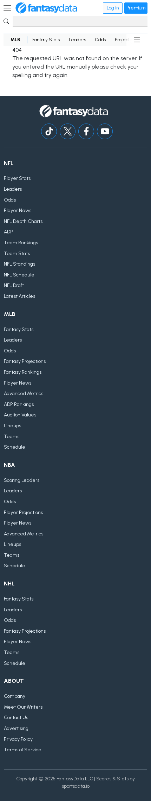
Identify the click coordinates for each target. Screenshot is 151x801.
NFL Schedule (19, 275)
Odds (100, 39)
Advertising (16, 728)
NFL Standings (19, 264)
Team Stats (17, 254)
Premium (135, 7)
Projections (126, 39)
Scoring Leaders (21, 480)
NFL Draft (14, 285)
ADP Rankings (19, 404)
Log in (113, 7)
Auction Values (20, 415)
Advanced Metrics (23, 393)
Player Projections (23, 512)
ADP (8, 232)
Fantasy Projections (25, 361)
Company (14, 696)
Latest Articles (19, 296)
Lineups (12, 426)
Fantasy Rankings (22, 372)
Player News (17, 210)
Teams (11, 437)
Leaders (77, 39)
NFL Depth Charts (23, 221)
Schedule (14, 447)
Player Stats (17, 178)
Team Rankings (21, 243)
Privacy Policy (18, 739)
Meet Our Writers (23, 707)
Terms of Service (22, 750)
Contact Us (16, 718)
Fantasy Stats (46, 39)
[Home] (46, 8)
